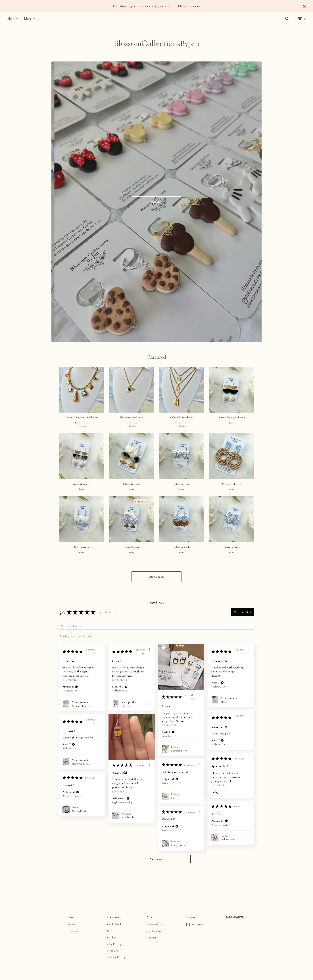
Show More (69, 679)
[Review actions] (100, 649)
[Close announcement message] (304, 6)
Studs (110, 931)
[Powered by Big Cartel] (235, 917)
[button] (116, 612)
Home (71, 924)
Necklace (112, 950)
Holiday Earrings (117, 957)
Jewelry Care (154, 931)
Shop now (156, 201)
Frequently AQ (155, 924)
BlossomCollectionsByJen (156, 43)
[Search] (287, 18)
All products (156, 576)
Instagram (197, 924)
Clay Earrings (115, 944)
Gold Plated (114, 924)
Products (73, 931)
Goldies (111, 937)
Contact (151, 937)
